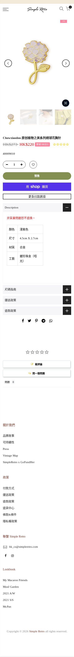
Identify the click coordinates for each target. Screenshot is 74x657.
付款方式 (8, 488)
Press (6, 448)
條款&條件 (10, 514)
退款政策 (8, 501)
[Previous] (8, 63)
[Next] (66, 63)
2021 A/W (9, 593)
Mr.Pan (7, 606)
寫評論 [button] (38, 364)
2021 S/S (8, 599)
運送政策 (8, 494)
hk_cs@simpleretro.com (23, 546)
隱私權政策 (10, 521)
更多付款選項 (37, 196)
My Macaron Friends (15, 580)
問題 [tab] (7, 382)
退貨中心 (8, 508)
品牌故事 (8, 435)
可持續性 (8, 442)
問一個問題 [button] (38, 373)
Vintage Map (10, 455)
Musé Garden (11, 586)
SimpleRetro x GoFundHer (19, 462)
